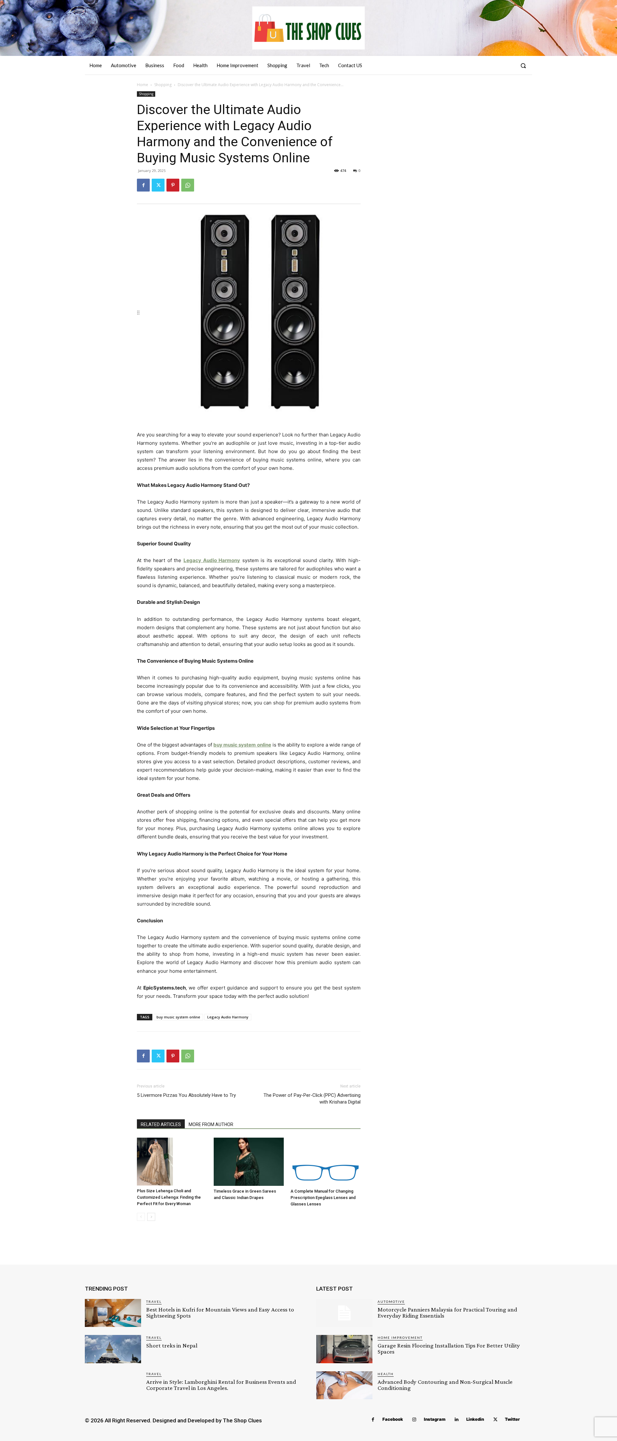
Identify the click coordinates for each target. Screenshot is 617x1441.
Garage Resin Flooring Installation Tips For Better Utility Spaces (449, 1348)
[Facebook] (143, 185)
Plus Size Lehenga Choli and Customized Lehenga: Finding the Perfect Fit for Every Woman (169, 1197)
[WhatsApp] (187, 185)
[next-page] (151, 1217)
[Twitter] (158, 185)
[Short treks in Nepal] (113, 1349)
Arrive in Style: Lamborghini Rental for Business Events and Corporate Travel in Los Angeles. (221, 1384)
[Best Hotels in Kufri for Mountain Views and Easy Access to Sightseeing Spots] (113, 1313)
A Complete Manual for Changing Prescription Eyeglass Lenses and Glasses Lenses (323, 1197)
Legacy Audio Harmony (227, 1017)
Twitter (512, 1419)
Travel (154, 1301)
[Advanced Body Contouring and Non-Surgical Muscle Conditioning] (344, 1385)
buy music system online (178, 1017)
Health (386, 1374)
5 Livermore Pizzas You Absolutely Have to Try (186, 1095)
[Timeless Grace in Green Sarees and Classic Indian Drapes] (249, 1162)
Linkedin (475, 1419)
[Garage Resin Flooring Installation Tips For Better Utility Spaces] (344, 1349)
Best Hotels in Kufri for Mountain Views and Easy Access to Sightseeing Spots (220, 1312)
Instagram (434, 1419)
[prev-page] (141, 1217)
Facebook (392, 1419)
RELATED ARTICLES (161, 1124)
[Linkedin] (456, 1419)
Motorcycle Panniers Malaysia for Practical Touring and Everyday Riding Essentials (447, 1312)
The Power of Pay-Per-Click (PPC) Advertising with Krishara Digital (312, 1098)
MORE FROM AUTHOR (211, 1124)
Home (142, 84)
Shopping (163, 84)
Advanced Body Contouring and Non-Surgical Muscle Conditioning (445, 1384)
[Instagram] (414, 1419)
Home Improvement (400, 1337)
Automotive (391, 1301)
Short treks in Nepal (171, 1345)
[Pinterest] (172, 185)
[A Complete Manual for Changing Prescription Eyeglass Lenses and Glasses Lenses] (326, 1162)
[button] (523, 66)
